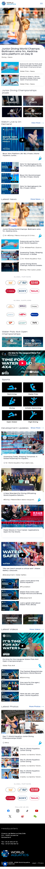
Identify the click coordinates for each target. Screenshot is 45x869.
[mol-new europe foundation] (22, 323)
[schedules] (12, 101)
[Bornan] (22, 306)
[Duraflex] (10, 315)
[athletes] (12, 112)
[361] (10, 283)
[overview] (12, 342)
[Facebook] (8, 811)
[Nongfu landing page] (34, 283)
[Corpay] (34, 306)
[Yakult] (34, 291)
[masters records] (33, 619)
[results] (33, 101)
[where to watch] (33, 112)
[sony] (22, 291)
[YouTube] (36, 811)
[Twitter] (10, 816)
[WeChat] (35, 816)
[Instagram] (17, 811)
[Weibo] (22, 816)
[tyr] (34, 323)
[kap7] (22, 315)
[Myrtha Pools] (22, 283)
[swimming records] (12, 619)
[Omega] (10, 291)
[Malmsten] (34, 315)
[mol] (10, 323)
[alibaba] (10, 306)
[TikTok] (27, 811)
